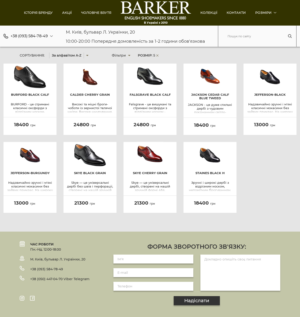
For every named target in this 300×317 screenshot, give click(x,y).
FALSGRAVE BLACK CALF (150, 94)
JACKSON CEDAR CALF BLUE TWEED (210, 96)
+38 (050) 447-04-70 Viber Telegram (60, 279)
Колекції (208, 13)
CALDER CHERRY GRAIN (90, 94)
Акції (67, 13)
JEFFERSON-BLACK (270, 94)
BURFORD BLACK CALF (30, 94)
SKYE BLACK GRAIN (90, 173)
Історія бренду (38, 13)
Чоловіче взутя (96, 13)
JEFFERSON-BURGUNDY (30, 173)
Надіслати (196, 300)
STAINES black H (210, 173)
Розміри (264, 13)
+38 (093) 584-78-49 (29, 36)
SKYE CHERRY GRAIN (150, 173)
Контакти (236, 13)
